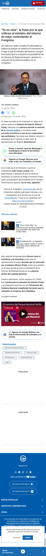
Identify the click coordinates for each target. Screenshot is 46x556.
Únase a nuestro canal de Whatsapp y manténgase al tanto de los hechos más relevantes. (25, 150)
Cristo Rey (15, 9)
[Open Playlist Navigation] (43, 551)
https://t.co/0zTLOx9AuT (23, 201)
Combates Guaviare (28, 9)
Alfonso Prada (31, 352)
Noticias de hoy (26, 357)
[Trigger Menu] (3, 3)
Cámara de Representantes (14, 348)
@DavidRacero (11, 198)
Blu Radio (4, 24)
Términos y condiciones (19, 521)
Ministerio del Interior (12, 352)
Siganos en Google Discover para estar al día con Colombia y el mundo (25, 160)
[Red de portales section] (42, 500)
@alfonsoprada (29, 189)
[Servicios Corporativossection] (42, 506)
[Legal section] (42, 512)
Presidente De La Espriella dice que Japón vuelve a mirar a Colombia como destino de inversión (30, 244)
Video (7, 362)
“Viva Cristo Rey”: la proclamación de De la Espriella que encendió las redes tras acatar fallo (29, 228)
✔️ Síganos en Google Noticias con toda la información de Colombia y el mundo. (25, 334)
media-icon (23, 551)
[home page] (23, 458)
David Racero (9, 357)
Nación (13, 24)
